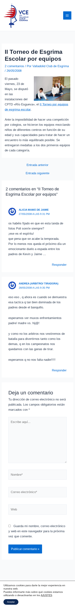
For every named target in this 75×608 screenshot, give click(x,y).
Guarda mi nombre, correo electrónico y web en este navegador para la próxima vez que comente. (36, 531)
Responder (59, 264)
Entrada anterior (37, 165)
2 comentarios (14, 66)
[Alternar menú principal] (67, 15)
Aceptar (11, 602)
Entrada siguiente (37, 173)
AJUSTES (46, 595)
